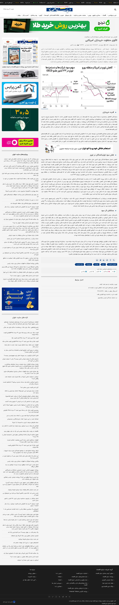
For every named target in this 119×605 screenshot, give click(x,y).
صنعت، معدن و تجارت (79, 15)
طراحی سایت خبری (9, 602)
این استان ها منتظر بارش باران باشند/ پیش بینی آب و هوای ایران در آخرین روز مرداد (20, 248)
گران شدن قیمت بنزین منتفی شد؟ (29, 387)
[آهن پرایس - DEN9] (20, 93)
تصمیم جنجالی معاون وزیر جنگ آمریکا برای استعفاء (24, 536)
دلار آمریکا (18, 3)
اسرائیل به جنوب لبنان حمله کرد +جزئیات (27, 560)
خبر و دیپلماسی (112, 15)
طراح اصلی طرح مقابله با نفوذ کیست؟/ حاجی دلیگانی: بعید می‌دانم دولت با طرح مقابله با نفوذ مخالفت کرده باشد (20, 515)
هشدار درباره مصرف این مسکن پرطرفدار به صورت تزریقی (23, 235)
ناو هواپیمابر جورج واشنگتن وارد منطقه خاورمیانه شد (24, 203)
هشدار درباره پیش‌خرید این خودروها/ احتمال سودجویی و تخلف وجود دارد (21, 392)
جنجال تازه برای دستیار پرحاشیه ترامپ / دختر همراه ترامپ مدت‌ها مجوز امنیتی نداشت (21, 521)
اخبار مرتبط (79, 280)
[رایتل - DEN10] (20, 142)
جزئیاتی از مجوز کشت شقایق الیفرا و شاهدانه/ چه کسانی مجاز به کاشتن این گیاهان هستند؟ (21, 351)
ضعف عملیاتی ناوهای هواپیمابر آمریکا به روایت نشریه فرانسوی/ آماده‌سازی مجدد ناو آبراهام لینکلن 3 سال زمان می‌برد (21, 397)
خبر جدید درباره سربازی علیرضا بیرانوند (28, 539)
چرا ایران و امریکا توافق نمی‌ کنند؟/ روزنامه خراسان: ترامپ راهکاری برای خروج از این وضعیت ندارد (21, 478)
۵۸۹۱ (110, 45)
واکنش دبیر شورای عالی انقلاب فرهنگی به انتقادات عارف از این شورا (20, 272)
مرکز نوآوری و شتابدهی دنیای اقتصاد (77, 580)
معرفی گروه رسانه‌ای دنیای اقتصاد (104, 573)
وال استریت (79, 264)
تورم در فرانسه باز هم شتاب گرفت (108, 284)
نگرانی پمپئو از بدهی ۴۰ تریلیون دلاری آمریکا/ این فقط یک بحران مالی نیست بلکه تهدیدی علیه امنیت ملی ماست (21, 243)
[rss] (59, 596)
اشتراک (59, 580)
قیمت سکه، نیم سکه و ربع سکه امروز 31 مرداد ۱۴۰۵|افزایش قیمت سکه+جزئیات (21, 334)
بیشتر (19, 15)
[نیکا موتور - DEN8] (20, 74)
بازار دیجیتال (68, 15)
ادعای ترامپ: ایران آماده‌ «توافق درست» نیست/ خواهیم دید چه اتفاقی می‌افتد (21, 466)
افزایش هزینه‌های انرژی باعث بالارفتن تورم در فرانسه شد (102, 288)
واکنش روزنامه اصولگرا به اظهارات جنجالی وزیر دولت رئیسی (22, 263)
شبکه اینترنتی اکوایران (107, 580)
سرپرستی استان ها (56, 583)
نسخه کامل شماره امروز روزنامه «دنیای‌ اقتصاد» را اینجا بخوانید (20, 67)
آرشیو (40, 15)
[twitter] (107, 260)
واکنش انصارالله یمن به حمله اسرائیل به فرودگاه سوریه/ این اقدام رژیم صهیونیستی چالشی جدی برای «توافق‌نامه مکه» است (20, 268)
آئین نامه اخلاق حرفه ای (29, 580)
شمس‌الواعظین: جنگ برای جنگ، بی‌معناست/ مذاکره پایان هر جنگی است (21, 328)
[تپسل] (46, 145)
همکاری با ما (58, 586)
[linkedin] (103, 260)
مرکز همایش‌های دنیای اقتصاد (79, 577)
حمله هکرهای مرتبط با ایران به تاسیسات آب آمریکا (25, 422)
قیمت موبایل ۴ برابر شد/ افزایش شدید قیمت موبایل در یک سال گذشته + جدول (21, 208)
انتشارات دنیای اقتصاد (81, 573)
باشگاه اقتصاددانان (54, 15)
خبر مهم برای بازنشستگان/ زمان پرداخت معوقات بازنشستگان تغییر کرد (21, 195)
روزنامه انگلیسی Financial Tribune (78, 592)
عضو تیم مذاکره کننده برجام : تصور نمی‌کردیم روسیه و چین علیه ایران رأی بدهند (20, 174)
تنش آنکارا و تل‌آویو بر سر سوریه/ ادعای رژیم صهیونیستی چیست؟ (21, 356)
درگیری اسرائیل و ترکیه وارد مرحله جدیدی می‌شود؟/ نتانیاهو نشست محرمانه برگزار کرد (20, 383)
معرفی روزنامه (32, 573)
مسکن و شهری (96, 15)
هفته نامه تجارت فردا (107, 583)
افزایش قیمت (112, 264)
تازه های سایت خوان (20, 317)
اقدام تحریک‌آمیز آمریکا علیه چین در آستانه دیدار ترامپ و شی (22, 416)
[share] (56, 596)
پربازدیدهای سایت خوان (20, 154)
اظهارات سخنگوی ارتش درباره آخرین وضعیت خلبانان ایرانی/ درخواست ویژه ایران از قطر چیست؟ (22, 441)
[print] (96, 260)
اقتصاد (104, 15)
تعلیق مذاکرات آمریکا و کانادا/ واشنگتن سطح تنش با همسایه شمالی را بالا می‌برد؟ (20, 436)
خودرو (62, 15)
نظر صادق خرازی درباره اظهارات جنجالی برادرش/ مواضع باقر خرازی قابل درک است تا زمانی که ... (21, 372)
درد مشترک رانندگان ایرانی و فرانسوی (107, 298)
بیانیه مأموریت (32, 577)
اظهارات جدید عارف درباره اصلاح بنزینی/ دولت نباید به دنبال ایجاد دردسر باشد (21, 346)
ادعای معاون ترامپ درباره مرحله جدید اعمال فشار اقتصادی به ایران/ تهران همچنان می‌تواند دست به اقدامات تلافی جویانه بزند (20, 280)
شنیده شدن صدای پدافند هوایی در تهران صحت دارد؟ (24, 276)
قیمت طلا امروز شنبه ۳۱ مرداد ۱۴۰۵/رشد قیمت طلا (25, 338)
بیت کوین (61, 3)
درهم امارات (78, 3)
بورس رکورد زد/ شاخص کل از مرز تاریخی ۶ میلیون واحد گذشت (21, 401)
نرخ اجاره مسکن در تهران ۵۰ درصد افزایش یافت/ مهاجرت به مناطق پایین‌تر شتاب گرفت (20, 259)
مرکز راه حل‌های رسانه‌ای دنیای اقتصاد (77, 588)
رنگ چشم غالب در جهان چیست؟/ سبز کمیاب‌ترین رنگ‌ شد (23, 532)
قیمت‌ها (46, 15)
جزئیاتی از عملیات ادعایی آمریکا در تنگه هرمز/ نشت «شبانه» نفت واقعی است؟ (21, 378)
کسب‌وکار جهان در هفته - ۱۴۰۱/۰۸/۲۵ (107, 291)
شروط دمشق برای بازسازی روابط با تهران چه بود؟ (25, 223)
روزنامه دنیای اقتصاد (108, 577)
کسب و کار (25, 15)
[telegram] (100, 260)
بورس (89, 15)
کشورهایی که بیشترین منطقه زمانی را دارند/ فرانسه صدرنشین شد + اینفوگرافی (20, 510)
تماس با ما (58, 573)
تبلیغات (59, 577)
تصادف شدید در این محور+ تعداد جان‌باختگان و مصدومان (22, 419)
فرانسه (96, 264)
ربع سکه (112, 3)
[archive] (49, 596)
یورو (95, 3)
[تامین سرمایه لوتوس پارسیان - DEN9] (20, 119)
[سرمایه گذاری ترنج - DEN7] (59, 26)
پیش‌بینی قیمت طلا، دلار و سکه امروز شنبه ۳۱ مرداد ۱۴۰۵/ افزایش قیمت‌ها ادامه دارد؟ (20, 411)
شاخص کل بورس (41, 3)
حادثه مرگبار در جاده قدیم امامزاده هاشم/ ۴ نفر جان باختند (22, 239)
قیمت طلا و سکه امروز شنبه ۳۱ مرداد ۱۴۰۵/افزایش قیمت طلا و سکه (20, 341)
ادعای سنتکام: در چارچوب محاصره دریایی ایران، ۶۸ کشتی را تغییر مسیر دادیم (21, 499)
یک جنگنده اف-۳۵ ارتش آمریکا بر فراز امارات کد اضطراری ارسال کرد (21, 219)
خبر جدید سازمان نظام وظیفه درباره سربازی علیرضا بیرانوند (23, 490)
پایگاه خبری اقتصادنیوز (107, 586)
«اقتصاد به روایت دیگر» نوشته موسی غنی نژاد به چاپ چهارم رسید (21, 431)
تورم (103, 264)
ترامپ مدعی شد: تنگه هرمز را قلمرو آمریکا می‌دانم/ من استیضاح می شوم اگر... (20, 254)
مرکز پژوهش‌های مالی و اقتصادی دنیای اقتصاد (76, 584)
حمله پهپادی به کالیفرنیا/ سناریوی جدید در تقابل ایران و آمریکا (22, 191)
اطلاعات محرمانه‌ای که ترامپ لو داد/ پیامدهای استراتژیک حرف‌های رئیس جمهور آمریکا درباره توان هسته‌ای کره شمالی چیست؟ (21, 323)
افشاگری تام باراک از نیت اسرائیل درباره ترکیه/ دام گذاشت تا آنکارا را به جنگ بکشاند (20, 427)
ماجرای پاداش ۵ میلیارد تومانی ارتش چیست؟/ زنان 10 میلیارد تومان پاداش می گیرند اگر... (20, 360)
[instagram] (69, 596)
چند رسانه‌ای (33, 15)
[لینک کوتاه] (113, 260)
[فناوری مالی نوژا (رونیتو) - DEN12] (20, 299)
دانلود (44, 107)
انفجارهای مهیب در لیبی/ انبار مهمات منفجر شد (25, 543)
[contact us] (52, 596)
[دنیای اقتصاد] (59, 9)
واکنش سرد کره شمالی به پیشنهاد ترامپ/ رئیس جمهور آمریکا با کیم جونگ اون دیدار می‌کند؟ (20, 406)
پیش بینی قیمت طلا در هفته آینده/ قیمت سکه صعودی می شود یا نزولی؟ (20, 180)
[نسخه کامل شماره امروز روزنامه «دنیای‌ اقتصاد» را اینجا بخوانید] (20, 51)
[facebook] (110, 260)
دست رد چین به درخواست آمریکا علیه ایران (27, 200)
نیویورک (89, 264)
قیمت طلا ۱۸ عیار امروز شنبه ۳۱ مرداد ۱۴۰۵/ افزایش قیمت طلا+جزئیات (23, 446)
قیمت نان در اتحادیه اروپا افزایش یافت (107, 294)
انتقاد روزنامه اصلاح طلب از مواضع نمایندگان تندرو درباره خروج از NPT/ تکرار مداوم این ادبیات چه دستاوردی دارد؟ (21, 452)
